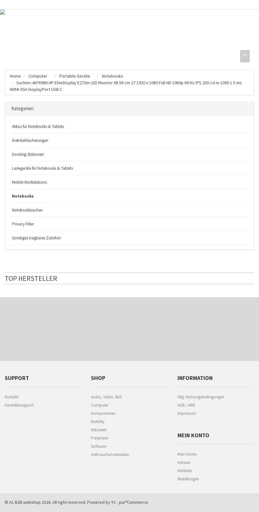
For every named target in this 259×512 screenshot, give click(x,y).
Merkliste (185, 470)
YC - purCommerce (129, 502)
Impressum (187, 413)
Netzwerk (98, 430)
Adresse (184, 462)
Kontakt (11, 397)
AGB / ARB (186, 405)
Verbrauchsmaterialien (110, 454)
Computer (99, 405)
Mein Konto (187, 454)
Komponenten (103, 413)
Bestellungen (188, 479)
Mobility (98, 421)
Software (98, 446)
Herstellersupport (19, 405)
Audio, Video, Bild (106, 397)
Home (15, 76)
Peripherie (99, 438)
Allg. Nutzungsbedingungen (201, 397)
